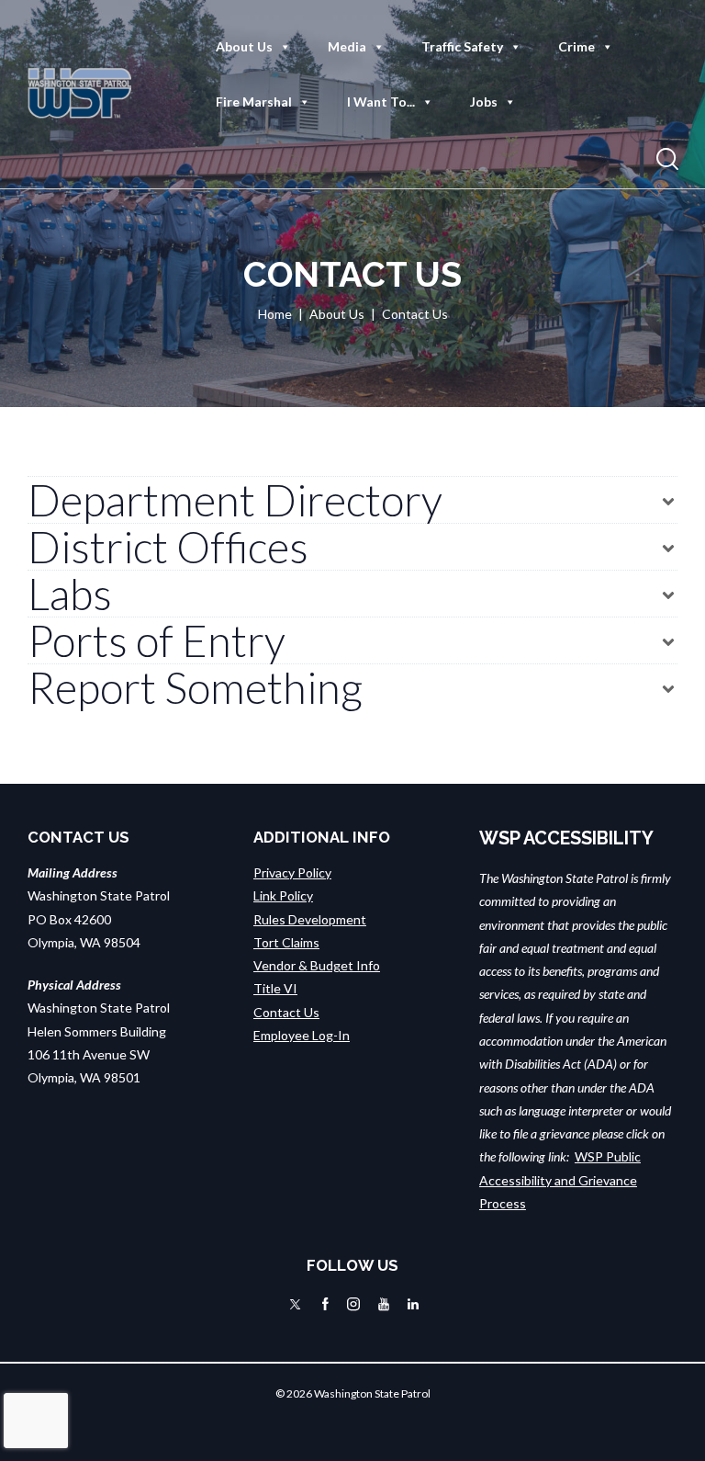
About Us (244, 46)
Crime (576, 46)
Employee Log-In (301, 1035)
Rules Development (309, 919)
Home (275, 314)
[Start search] (667, 159)
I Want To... (381, 101)
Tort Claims (286, 942)
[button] (352, 500)
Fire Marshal (254, 101)
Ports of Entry (156, 640)
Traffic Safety (462, 46)
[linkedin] (413, 1304)
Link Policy (283, 895)
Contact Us (286, 1012)
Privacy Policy (292, 872)
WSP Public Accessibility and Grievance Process (560, 1180)
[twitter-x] (295, 1304)
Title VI (275, 988)
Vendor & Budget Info (316, 965)
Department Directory (235, 500)
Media (347, 46)
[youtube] (383, 1304)
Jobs (484, 101)
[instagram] (353, 1304)
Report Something (195, 687)
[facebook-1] (325, 1304)
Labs (70, 594)
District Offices (168, 547)
